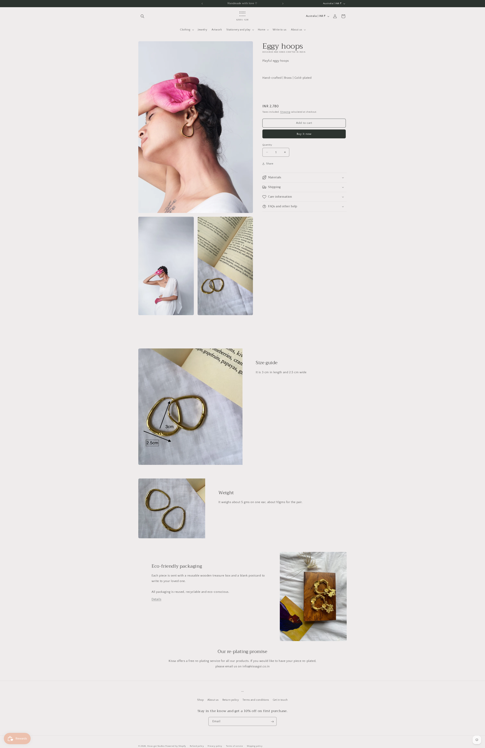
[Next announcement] (283, 3)
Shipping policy (255, 746)
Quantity (267, 144)
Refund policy (197, 746)
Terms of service (234, 746)
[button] (142, 16)
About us (213, 699)
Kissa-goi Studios (156, 746)
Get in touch (280, 699)
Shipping (285, 112)
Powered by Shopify (175, 746)
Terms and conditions (255, 699)
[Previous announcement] (202, 3)
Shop (200, 699)
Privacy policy (215, 746)
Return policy (230, 699)
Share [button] (269, 163)
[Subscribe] (272, 721)
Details (156, 599)
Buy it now (304, 133)
